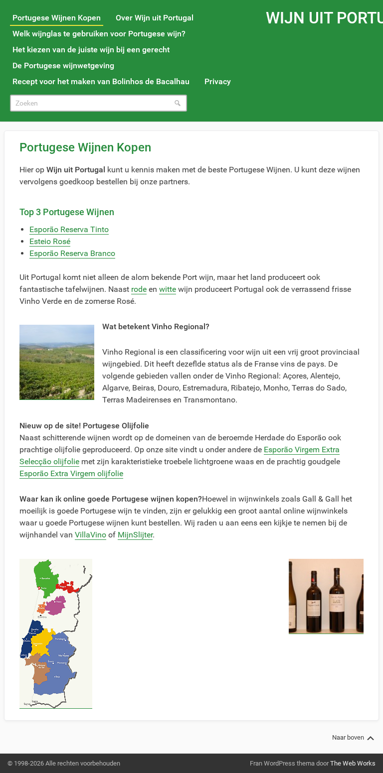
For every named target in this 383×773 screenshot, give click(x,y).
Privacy (217, 81)
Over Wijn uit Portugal (154, 17)
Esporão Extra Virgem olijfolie (71, 473)
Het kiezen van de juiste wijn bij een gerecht (91, 49)
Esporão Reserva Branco (72, 253)
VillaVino (90, 534)
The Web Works (353, 763)
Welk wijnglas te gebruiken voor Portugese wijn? (99, 33)
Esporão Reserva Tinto (69, 229)
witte (167, 289)
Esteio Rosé (49, 241)
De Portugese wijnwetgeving (63, 65)
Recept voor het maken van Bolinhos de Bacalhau (101, 81)
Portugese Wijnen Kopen (56, 17)
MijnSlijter (135, 534)
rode (139, 289)
